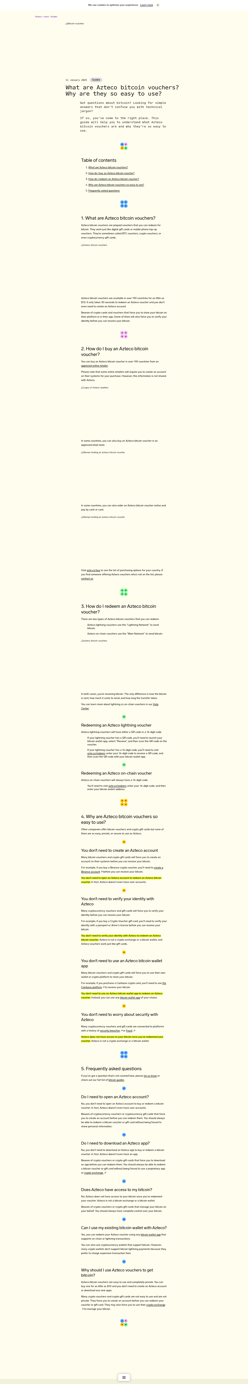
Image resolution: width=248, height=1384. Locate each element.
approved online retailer (94, 366)
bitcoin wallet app (130, 997)
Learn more (146, 5)
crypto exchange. (94, 1173)
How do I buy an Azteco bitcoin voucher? (111, 173)
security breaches (110, 1031)
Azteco (38, 17)
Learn (46, 17)
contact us (87, 578)
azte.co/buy (93, 570)
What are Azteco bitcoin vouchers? (108, 167)
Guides (54, 17)
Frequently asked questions (104, 191)
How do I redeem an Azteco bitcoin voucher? (113, 179)
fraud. (129, 1031)
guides (96, 80)
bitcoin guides (116, 1080)
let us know (150, 1076)
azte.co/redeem (96, 753)
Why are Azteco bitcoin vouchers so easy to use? (116, 185)
